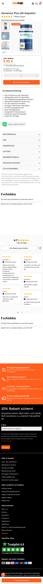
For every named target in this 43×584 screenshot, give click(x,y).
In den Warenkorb (21, 580)
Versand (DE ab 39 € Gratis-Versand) (15, 65)
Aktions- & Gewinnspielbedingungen (14, 527)
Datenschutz (6, 521)
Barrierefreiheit (7, 530)
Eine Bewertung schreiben (19, 248)
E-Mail (3, 425)
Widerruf (5, 533)
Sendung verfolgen (8, 468)
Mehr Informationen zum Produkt (13, 20)
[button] (3, 575)
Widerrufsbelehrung (8, 477)
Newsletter (5, 515)
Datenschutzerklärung (7, 441)
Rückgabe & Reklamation (10, 474)
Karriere (4, 512)
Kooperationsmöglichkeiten (11, 491)
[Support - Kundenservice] (33, 3)
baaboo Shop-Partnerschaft (11, 494)
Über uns (5, 509)
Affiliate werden (7, 488)
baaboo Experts (7, 497)
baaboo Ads (5, 500)
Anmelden (5, 447)
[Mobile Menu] (3, 3)
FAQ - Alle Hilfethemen (9, 462)
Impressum (5, 518)
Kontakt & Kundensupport (10, 480)
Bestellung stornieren (9, 471)
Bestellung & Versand (9, 465)
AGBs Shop (5, 524)
